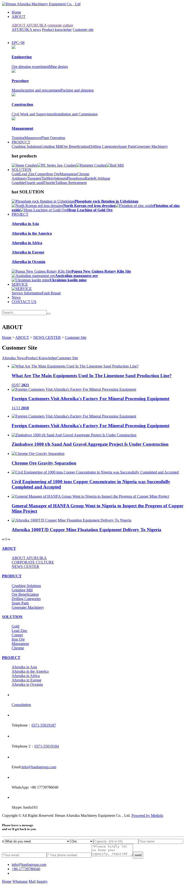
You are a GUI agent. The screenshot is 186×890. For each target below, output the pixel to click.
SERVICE (20, 284)
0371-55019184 (46, 746)
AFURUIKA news (26, 30)
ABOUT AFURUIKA (29, 25)
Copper (40, 174)
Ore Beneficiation (75, 146)
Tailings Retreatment (71, 183)
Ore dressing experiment (30, 66)
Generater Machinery (151, 146)
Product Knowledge (41, 358)
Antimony (19, 178)
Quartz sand (34, 183)
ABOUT (18, 16)
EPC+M (18, 43)
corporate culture (60, 25)
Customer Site (75, 337)
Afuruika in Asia (24, 667)
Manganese (68, 174)
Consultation (21, 705)
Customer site (83, 30)
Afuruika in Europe (26, 680)
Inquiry (42, 881)
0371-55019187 (43, 725)
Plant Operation (53, 138)
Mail (32, 881)
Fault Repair (51, 293)
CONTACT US (24, 302)
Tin (43, 178)
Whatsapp (20, 881)
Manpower (32, 138)
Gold (15, 174)
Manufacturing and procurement (36, 90)
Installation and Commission (76, 114)
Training (18, 138)
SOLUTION (21, 170)
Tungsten (34, 178)
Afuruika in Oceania (27, 684)
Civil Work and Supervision (33, 114)
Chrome (83, 174)
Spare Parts (126, 146)
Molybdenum (56, 178)
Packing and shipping (77, 90)
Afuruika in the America (30, 671)
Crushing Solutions (26, 146)
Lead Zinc (27, 174)
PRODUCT (21, 142)
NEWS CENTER (47, 337)
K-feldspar (102, 178)
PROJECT (20, 214)
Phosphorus (76, 178)
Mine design (58, 66)
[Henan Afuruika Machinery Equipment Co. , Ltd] (41, 4)
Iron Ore (53, 174)
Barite (89, 178)
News (16, 297)
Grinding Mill (51, 146)
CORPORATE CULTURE (33, 562)
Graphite (18, 183)
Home (16, 12)
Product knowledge (57, 30)
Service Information (27, 293)
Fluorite (49, 183)
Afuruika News (14, 358)
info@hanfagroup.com (39, 767)
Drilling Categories (103, 146)
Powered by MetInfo (147, 815)
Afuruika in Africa (26, 676)
